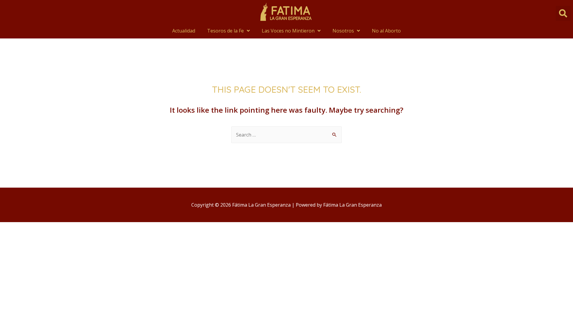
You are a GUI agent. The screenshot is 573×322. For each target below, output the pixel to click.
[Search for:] (286, 134)
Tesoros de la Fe (225, 30)
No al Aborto (386, 30)
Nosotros (343, 30)
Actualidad (183, 30)
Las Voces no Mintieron (288, 30)
